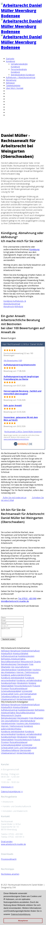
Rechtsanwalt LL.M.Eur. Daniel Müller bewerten (23, 431)
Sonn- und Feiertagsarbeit (25, 693)
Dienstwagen (22, 664)
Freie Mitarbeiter (36, 718)
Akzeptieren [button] (23, 921)
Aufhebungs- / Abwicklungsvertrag (20, 77)
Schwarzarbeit (7, 693)
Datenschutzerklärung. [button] (21, 914)
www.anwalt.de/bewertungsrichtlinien (16, 439)
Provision (5, 688)
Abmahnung (11, 80)
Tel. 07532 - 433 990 (27, 598)
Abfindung (10, 82)
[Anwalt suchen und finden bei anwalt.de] (23, 445)
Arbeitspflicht (6, 653)
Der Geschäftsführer (20, 667)
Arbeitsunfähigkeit (20, 653)
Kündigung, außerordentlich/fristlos (16, 675)
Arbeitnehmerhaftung (30, 650)
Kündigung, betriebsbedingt (12, 677)
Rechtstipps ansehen (10, 874)
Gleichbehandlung (9, 669)
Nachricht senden (8, 639)
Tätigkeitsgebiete (13, 85)
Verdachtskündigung (25, 699)
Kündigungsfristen (9, 683)
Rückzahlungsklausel (18, 688)
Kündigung (10, 61)
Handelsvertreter (24, 669)
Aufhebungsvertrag (9, 656)
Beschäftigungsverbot (10, 661)
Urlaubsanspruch (8, 699)
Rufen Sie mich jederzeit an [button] (14, 497)
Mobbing (32, 683)
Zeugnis (37, 661)
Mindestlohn (22, 683)
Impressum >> (7, 786)
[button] (8, 301)
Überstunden (25, 696)
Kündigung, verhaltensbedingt (29, 680)
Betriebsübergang (9, 664)
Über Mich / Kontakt (14, 88)
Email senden (7, 841)
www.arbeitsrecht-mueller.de (13, 844)
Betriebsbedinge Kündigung (23, 74)
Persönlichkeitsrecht (23, 685)
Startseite (10, 58)
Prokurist (36, 685)
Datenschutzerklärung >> (12, 791)
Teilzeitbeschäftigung (10, 696)
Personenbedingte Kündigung (19, 70)
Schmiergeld (27, 691)
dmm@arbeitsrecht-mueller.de (15, 601)
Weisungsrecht (26, 661)
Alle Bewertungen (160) (13, 360)
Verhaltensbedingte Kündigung (19, 65)
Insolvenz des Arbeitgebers (28, 723)
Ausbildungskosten (26, 656)
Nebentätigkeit (7, 685)
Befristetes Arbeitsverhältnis (13, 658)
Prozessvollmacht (8, 859)
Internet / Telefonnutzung (27, 672)
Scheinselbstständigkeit (11, 691)
